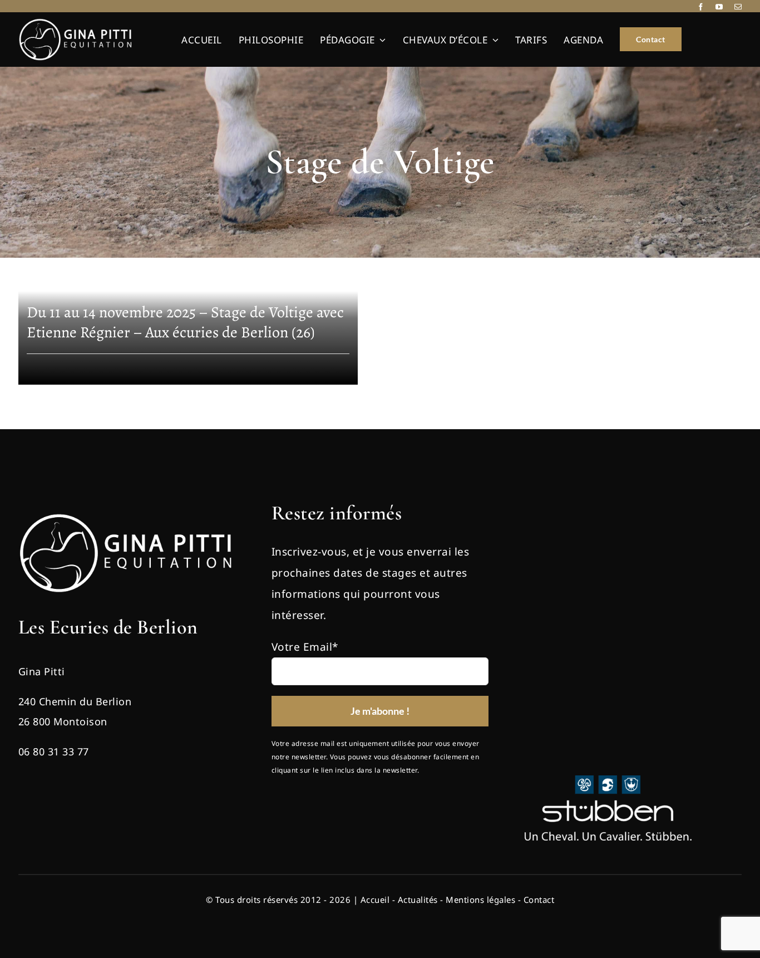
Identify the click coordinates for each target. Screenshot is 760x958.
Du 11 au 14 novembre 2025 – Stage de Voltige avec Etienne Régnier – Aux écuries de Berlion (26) (185, 322)
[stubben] (608, 780)
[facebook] (701, 7)
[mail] (738, 7)
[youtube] (719, 7)
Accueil (375, 899)
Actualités (418, 899)
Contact (539, 899)
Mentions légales (480, 899)
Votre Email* (305, 647)
